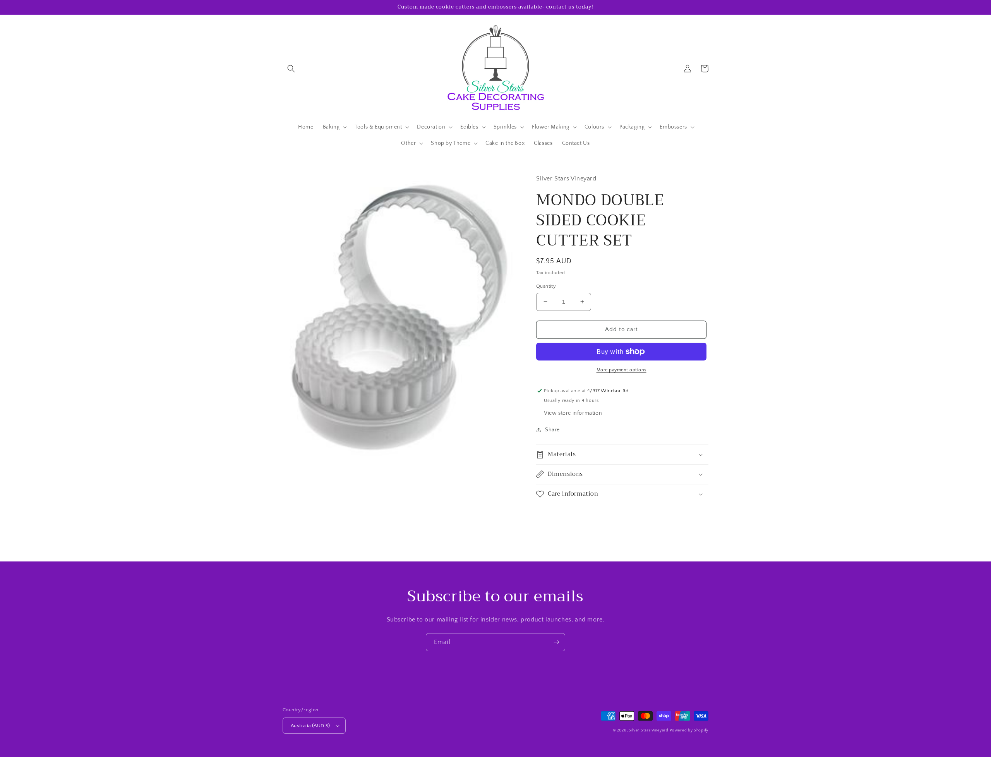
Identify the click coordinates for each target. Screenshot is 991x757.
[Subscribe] (556, 642)
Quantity (546, 286)
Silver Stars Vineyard (649, 730)
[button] (291, 68)
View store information (573, 413)
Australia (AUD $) (310, 725)
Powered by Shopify (689, 730)
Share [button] (552, 430)
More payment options (621, 369)
